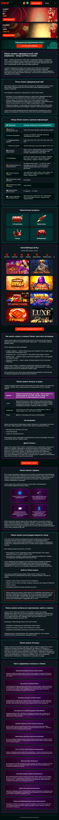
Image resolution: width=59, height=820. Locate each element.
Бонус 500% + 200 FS (29, 463)
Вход (47, 3)
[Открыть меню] (54, 3)
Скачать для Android (29, 46)
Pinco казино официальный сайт (29, 329)
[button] (56, 814)
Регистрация (36, 3)
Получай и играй (9, 19)
